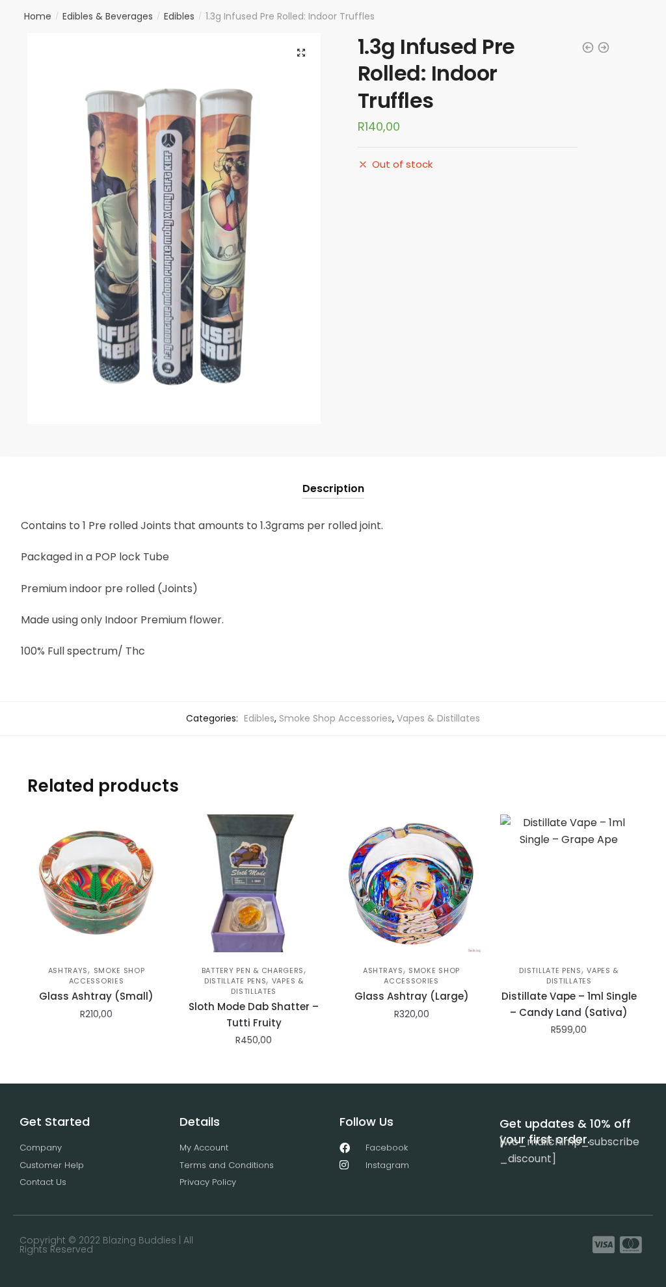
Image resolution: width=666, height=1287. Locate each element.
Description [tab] (333, 488)
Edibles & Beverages (107, 16)
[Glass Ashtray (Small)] (96, 883)
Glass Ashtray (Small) (96, 996)
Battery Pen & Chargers (253, 970)
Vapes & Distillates (438, 718)
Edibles (179, 16)
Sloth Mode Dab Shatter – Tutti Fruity (254, 1014)
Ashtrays (68, 970)
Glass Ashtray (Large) (411, 996)
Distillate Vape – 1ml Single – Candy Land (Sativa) (569, 1004)
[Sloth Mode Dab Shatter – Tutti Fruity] (254, 883)
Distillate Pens (235, 981)
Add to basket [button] (96, 1068)
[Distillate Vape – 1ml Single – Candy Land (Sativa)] (569, 883)
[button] (301, 52)
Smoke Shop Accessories (335, 718)
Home (37, 16)
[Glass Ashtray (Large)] (411, 883)
